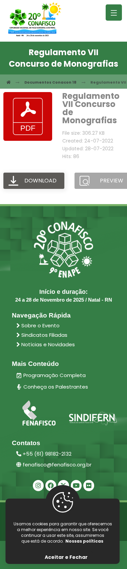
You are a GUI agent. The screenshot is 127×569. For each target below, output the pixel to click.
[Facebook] (50, 485)
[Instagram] (38, 485)
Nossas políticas (84, 541)
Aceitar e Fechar (66, 557)
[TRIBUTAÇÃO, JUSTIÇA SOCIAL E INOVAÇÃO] (35, 19)
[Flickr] (88, 485)
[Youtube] (76, 485)
